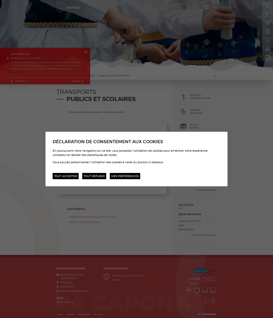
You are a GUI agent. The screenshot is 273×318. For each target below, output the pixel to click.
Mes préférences (125, 176)
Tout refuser (94, 176)
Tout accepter (65, 176)
